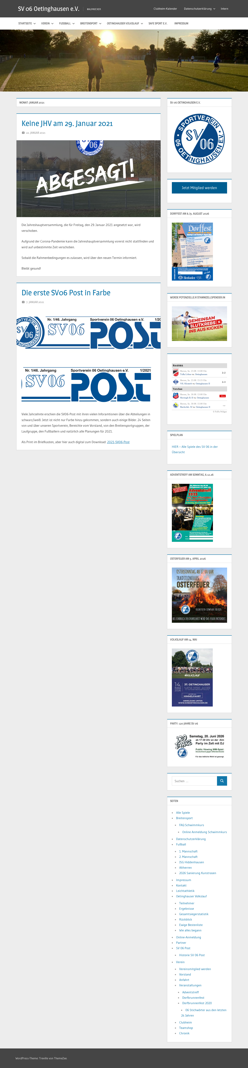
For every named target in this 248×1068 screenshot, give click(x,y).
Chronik (184, 1033)
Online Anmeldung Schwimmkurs (204, 832)
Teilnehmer (186, 903)
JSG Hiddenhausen (191, 862)
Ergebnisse (186, 908)
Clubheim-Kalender (165, 8)
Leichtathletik (185, 891)
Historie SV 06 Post (192, 955)
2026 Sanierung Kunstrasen (197, 873)
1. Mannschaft (188, 851)
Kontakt (181, 885)
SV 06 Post (183, 948)
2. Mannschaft (188, 857)
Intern (224, 8)
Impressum (181, 23)
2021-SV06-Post (118, 442)
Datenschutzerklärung (198, 8)
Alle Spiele (183, 812)
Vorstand (185, 974)
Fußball (65, 23)
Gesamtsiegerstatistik (193, 914)
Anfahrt (184, 980)
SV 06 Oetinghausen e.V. (48, 8)
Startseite (25, 23)
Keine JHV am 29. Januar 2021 (67, 123)
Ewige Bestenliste (191, 925)
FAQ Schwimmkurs (191, 825)
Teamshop (186, 1028)
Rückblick (185, 919)
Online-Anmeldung (188, 937)
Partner (181, 943)
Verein (45, 23)
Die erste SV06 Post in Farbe (66, 292)
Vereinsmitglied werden (195, 969)
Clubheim (185, 1022)
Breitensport (88, 23)
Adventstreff (190, 992)
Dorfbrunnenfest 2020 (197, 1003)
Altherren (185, 867)
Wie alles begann (190, 930)
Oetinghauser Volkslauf (123, 23)
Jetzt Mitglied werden (199, 187)
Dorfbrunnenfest (193, 997)
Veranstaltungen (190, 985)
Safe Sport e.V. (158, 23)
